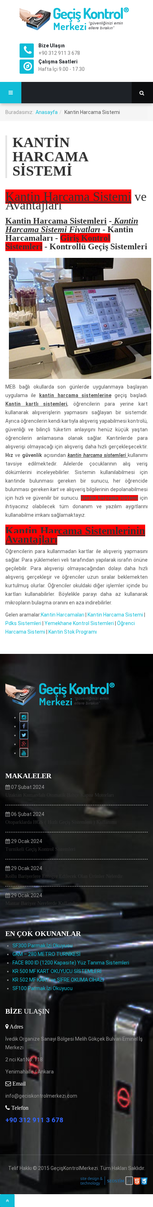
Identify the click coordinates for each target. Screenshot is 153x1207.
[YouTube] (24, 753)
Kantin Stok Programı (72, 632)
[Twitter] (24, 735)
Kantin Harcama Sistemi (115, 615)
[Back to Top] (7, 1200)
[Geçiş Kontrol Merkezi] (76, 18)
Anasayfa (47, 112)
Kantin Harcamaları (62, 615)
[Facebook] (24, 726)
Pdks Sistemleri (23, 623)
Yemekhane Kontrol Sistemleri (79, 623)
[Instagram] (24, 717)
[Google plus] (24, 744)
